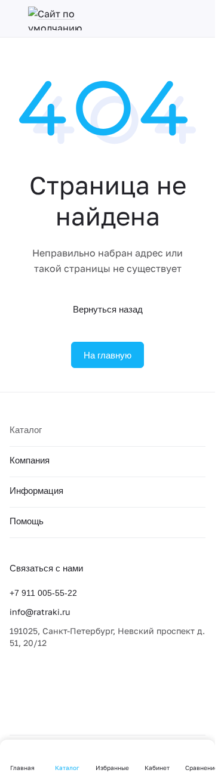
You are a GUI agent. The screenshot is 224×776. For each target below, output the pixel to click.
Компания (30, 460)
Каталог (26, 430)
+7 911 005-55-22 (43, 593)
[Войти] (199, 18)
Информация (36, 491)
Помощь (27, 521)
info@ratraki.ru (40, 612)
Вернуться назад (108, 309)
